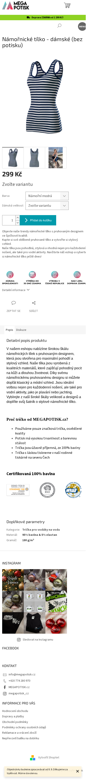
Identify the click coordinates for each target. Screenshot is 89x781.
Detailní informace (13, 290)
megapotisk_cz (19, 693)
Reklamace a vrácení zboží (19, 733)
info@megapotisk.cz (22, 674)
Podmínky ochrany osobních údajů (24, 727)
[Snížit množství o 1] (17, 222)
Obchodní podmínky (15, 722)
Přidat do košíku (41, 220)
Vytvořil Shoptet (48, 758)
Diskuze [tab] (21, 330)
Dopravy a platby (13, 716)
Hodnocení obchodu (15, 711)
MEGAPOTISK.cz (19, 687)
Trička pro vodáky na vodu (41, 530)
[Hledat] (59, 26)
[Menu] (82, 26)
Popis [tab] (9, 330)
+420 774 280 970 (19, 681)
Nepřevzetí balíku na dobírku (20, 738)
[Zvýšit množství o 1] (17, 217)
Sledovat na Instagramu (38, 640)
